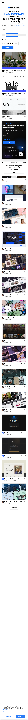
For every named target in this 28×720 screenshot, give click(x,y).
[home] (3, 3)
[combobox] (6, 39)
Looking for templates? (20, 25)
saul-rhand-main (8, 116)
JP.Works (6, 180)
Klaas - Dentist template (10, 225)
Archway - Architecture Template (13, 70)
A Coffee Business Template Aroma (13, 386)
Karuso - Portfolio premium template (14, 202)
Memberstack (7, 434)
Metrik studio (7, 388)
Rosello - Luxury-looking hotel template (14, 271)
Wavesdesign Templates (10, 480)
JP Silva (6, 181)
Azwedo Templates (9, 72)
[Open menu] (25, 2)
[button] (7, 139)
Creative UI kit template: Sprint (12, 294)
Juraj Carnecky (8, 204)
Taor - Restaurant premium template (14, 340)
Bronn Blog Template (9, 317)
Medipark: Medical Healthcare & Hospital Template (14, 501)
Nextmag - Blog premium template (13, 409)
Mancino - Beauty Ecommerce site (13, 363)
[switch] (3, 43)
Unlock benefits (8, 432)
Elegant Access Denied (10, 455)
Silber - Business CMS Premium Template (14, 248)
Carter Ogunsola (8, 118)
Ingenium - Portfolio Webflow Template (13, 93)
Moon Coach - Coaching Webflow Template (14, 478)
